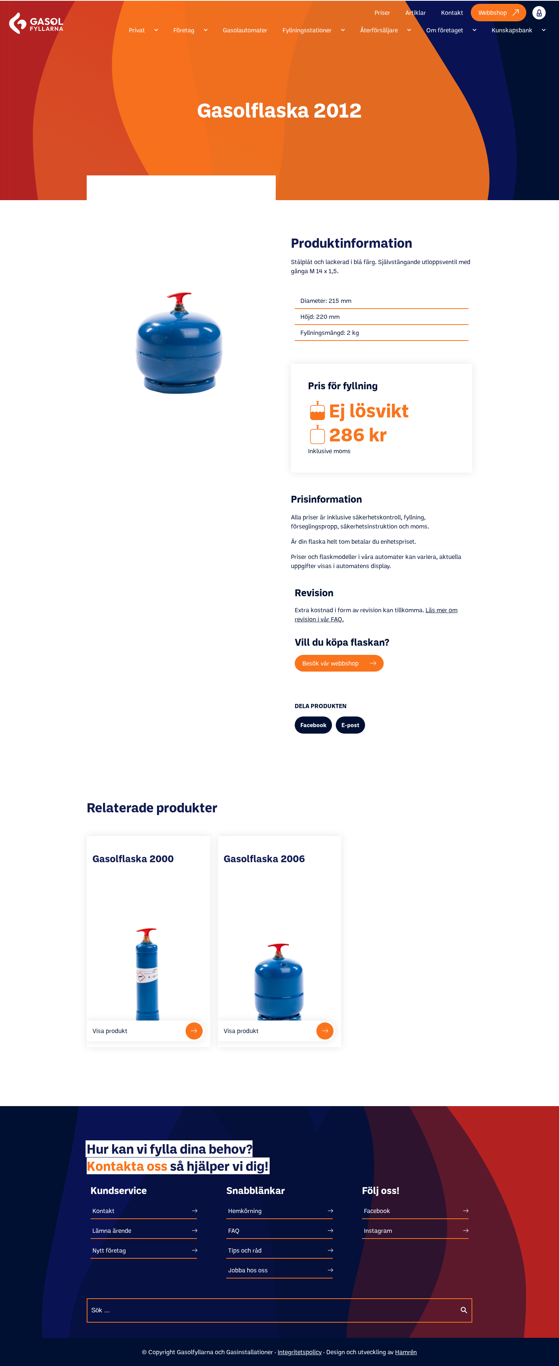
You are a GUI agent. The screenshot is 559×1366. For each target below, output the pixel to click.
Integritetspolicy (300, 1352)
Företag (183, 30)
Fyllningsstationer (307, 30)
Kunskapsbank (512, 30)
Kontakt (452, 12)
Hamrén (406, 1352)
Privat (137, 30)
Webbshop (492, 12)
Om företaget (444, 30)
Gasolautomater (245, 30)
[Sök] (464, 1310)
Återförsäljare (379, 30)
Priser (382, 12)
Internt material (546, 12)
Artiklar (415, 12)
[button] (313, 725)
